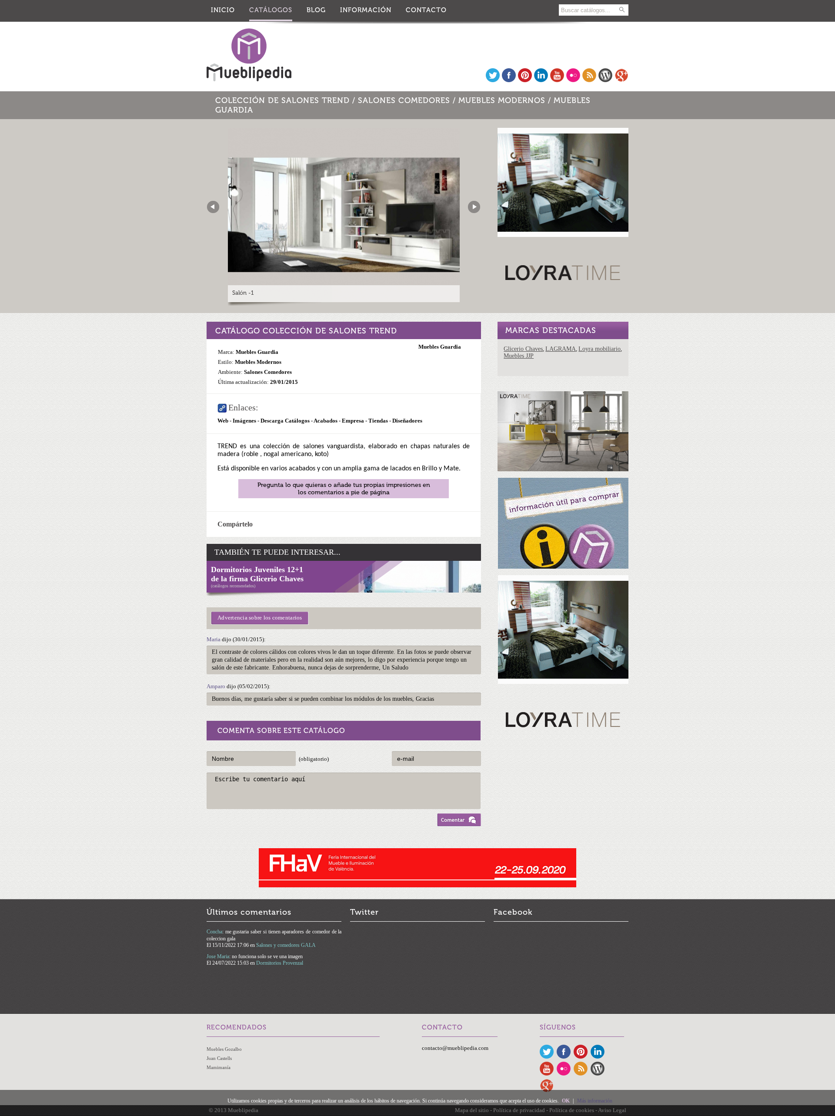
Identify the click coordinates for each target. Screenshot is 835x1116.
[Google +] (621, 80)
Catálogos (270, 10)
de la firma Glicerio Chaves (257, 578)
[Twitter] (493, 80)
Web (222, 420)
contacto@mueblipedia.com (455, 1048)
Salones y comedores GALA (286, 945)
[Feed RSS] (589, 80)
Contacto (426, 10)
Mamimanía (218, 1067)
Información (365, 10)
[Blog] (605, 80)
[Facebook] (509, 80)
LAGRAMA (560, 349)
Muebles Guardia (439, 346)
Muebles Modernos (501, 100)
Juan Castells (219, 1058)
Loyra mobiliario (599, 349)
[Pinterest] (525, 80)
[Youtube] (557, 80)
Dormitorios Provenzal (279, 963)
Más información (594, 1101)
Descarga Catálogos (286, 420)
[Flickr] (573, 80)
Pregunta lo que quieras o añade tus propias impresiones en (343, 488)
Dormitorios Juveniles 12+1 (257, 569)
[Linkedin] (541, 80)
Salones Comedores (404, 100)
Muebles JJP (519, 356)
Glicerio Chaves (523, 349)
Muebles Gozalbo (224, 1049)
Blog (316, 10)
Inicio (223, 10)
